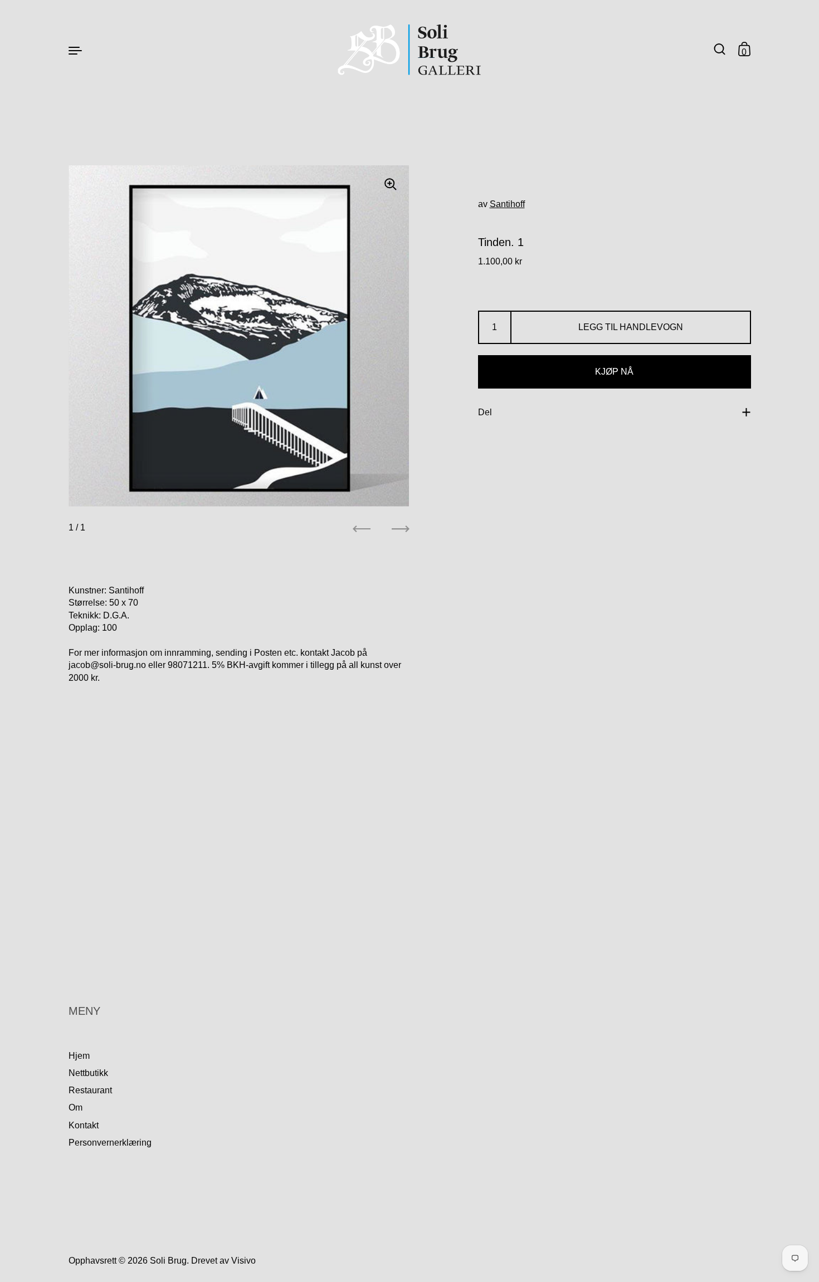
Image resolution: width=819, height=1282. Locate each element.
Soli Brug (168, 1260)
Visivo (243, 1260)
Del (485, 412)
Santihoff (507, 204)
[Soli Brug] (409, 49)
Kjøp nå (614, 372)
